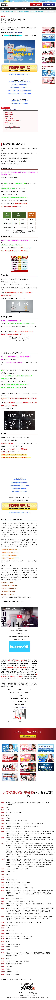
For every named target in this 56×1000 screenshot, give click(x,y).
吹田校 (37, 910)
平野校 (13, 908)
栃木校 (18, 826)
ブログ (2, 16)
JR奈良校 (33, 922)
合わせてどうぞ (10, 123)
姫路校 (8, 916)
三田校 (8, 918)
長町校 (20, 812)
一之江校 (48, 852)
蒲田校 (42, 852)
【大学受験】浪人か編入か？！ (10, 109)
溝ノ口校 (48, 860)
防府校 (27, 938)
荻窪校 (18, 845)
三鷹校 (20, 852)
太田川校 (19, 890)
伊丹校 (30, 916)
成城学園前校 (50, 845)
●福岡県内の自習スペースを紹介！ (19, 100)
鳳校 (29, 910)
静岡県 (2, 887)
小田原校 (35, 859)
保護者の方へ (32, 8)
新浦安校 (13, 837)
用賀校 (28, 851)
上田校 (19, 882)
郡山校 (25, 820)
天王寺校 (18, 908)
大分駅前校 (9, 966)
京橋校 (13, 911)
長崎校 (8, 961)
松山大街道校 (14, 946)
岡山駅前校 (16, 933)
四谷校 (14, 845)
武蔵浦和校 (22, 835)
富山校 (8, 871)
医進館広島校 (29, 936)
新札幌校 (13, 802)
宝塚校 (39, 916)
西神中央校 (21, 918)
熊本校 (8, 963)
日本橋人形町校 (35, 851)
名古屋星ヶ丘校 (44, 890)
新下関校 (13, 938)
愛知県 (2, 890)
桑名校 (22, 898)
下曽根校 (48, 953)
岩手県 (2, 810)
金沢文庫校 (15, 862)
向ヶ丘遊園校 (37, 860)
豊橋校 (51, 890)
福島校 (8, 820)
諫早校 (20, 961)
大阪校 (8, 908)
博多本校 (20, 952)
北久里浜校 (14, 864)
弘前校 (8, 807)
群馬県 (2, 828)
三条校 (22, 868)
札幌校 (8, 802)
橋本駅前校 (15, 925)
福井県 (2, 877)
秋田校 (8, 815)
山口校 (8, 938)
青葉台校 (9, 860)
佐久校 (28, 882)
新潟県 (2, 869)
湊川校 (27, 918)
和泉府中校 (47, 911)
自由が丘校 (14, 847)
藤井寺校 (31, 913)
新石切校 (14, 913)
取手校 (27, 823)
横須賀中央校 (46, 859)
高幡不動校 (42, 851)
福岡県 (2, 952)
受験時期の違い (9, 114)
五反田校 (36, 854)
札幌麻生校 (28, 802)
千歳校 (42, 802)
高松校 (8, 944)
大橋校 (18, 953)
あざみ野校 (18, 859)
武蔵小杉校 (25, 860)
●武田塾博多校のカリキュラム (19, 491)
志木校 (42, 831)
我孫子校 (18, 841)
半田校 (24, 892)
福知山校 (21, 905)
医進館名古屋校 (10, 895)
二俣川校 (21, 862)
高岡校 (13, 871)
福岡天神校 (9, 952)
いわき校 (13, 820)
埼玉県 (2, 831)
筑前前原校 (9, 955)
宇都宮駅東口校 (36, 826)
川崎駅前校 (30, 866)
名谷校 (18, 919)
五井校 (8, 841)
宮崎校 (8, 969)
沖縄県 (2, 974)
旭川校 (33, 802)
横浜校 (13, 859)
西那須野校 (24, 826)
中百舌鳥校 (37, 913)
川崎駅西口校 (42, 866)
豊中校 (36, 908)
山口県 (2, 938)
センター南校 (42, 862)
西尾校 (8, 893)
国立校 (46, 854)
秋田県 (2, 815)
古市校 (28, 911)
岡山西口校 (9, 933)
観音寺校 (18, 944)
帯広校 (47, 802)
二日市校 (48, 952)
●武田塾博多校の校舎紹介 (19, 479)
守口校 (48, 910)
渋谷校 (8, 849)
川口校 (17, 831)
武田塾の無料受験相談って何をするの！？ (19, 74)
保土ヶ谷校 (24, 866)
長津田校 (33, 864)
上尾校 (52, 831)
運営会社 (22, 995)
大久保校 (9, 919)
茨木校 (18, 910)
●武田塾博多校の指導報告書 (19, 488)
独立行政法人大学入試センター (17, 979)
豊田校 (15, 892)
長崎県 (2, 961)
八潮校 (27, 835)
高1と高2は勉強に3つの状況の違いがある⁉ (19, 81)
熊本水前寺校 (14, 963)
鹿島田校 (39, 864)
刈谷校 (38, 890)
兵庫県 (2, 916)
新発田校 (27, 868)
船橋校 (48, 837)
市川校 (8, 837)
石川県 (2, 874)
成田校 (8, 839)
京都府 (2, 904)
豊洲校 (13, 854)
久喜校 (18, 833)
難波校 (8, 911)
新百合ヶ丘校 (21, 864)
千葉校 (27, 837)
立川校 (31, 843)
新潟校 (8, 868)
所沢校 (22, 831)
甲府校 (8, 879)
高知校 (8, 949)
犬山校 (37, 893)
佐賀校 (8, 958)
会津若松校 (19, 820)
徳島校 (8, 941)
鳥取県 (2, 928)
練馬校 (35, 845)
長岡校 (17, 868)
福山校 (13, 936)
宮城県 (2, 812)
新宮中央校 (28, 953)
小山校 (14, 826)
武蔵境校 (41, 854)
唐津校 (13, 958)
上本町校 (47, 908)
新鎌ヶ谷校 (33, 837)
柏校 (18, 837)
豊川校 (33, 893)
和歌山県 (3, 925)
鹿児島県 (3, 972)
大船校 (43, 864)
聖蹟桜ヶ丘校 (25, 849)
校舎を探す (36, 5)
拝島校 (15, 851)
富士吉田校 (14, 879)
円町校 (38, 903)
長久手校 (39, 892)
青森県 (2, 807)
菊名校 (36, 866)
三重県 (2, 898)
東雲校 (8, 856)
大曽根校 (29, 892)
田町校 (52, 843)
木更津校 (19, 839)
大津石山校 (9, 901)
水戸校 (14, 823)
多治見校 (18, 884)
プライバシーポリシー (30, 995)
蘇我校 (23, 841)
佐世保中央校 (14, 961)
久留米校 (26, 952)
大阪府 (2, 908)
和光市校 (43, 833)
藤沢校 (24, 859)
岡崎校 (14, 890)
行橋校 (23, 953)
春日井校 (25, 890)
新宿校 (42, 843)
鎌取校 (13, 841)
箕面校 (33, 910)
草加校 (8, 833)
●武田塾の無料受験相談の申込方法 (19, 482)
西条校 (17, 936)
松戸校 (44, 837)
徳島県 (2, 941)
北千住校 (30, 847)
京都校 (8, 903)
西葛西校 (48, 843)
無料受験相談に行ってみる (28, 736)
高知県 (2, 949)
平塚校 (39, 859)
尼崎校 (14, 919)
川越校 (32, 831)
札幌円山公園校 (20, 802)
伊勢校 (17, 898)
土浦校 (18, 823)
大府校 (13, 893)
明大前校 (41, 847)
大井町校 (25, 847)
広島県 (2, 936)
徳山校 (23, 938)
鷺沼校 (14, 866)
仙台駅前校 (9, 812)
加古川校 (45, 916)
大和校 (51, 859)
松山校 (8, 946)
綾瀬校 (8, 854)
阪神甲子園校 (14, 918)
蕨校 (8, 835)
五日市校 (22, 936)
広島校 (8, 936)
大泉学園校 (38, 849)
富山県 (2, 871)
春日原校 (9, 953)
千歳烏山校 (9, 851)
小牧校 (34, 892)
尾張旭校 (18, 893)
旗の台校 (26, 852)
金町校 (39, 845)
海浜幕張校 (25, 839)
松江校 (8, 930)
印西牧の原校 (50, 839)
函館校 (38, 802)
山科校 (33, 903)
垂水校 (48, 918)
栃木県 (2, 826)
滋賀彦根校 (22, 901)
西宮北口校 (20, 916)
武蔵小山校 (31, 849)
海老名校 (28, 864)
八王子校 (9, 845)
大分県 (2, 966)
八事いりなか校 (31, 890)
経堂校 (30, 854)
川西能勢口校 (33, 918)
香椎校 (30, 952)
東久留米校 (25, 854)
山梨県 (2, 879)
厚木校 (8, 859)
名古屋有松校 (48, 893)
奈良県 (2, 922)
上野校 (18, 849)
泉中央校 (16, 812)
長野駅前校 (14, 882)
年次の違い (8, 116)
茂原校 (30, 839)
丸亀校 (13, 944)
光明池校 (20, 913)
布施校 (24, 911)
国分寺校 (47, 847)
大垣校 (13, 884)
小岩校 (51, 847)
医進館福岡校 (41, 952)
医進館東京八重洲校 (16, 856)
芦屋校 (35, 916)
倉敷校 (21, 933)
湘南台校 (27, 862)
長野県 (2, 882)
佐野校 (29, 826)
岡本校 (39, 918)
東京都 (2, 844)
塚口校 (43, 918)
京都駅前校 (14, 903)
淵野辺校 (49, 864)
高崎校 (8, 828)
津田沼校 (22, 837)
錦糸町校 (30, 845)
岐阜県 (2, 885)
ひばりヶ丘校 (50, 851)
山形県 (2, 818)
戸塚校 (52, 860)
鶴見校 (31, 862)
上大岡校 (9, 862)
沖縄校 (13, 974)
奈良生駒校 (21, 922)
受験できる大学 (9, 118)
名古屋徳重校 (46, 892)
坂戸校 (16, 835)
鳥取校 (8, 927)
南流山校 (13, 839)
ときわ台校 (18, 854)
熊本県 (2, 963)
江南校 (23, 893)
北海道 (2, 802)
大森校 (24, 851)
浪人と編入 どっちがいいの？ (12, 120)
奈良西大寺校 (10, 922)
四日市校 (12, 898)
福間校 (15, 955)
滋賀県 (2, 901)
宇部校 (18, 938)
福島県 (2, 820)
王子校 (52, 852)
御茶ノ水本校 (10, 843)
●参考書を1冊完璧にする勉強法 (19, 84)
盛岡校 (8, 809)
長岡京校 (43, 903)
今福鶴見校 (18, 911)
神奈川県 (3, 859)
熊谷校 (8, 831)
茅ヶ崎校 (9, 866)
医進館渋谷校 (32, 852)
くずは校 (41, 911)
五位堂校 (28, 922)
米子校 (13, 927)
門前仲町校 (17, 843)
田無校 (43, 849)
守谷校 (32, 823)
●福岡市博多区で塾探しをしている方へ (19, 485)
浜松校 (13, 887)
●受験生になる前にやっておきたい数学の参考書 (19, 93)
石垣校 (17, 974)
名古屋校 (9, 890)
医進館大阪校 (35, 911)
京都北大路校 (28, 903)
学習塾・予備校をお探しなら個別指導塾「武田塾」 (27, 997)
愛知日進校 (9, 892)
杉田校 (18, 866)
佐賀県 (2, 958)
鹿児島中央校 (10, 971)
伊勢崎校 (22, 828)
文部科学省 (28, 979)
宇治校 (8, 905)
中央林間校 (49, 862)
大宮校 (13, 831)
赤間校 (34, 953)
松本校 (8, 882)
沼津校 (17, 887)
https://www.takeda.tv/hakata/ (16, 32)
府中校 (19, 851)
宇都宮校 (9, 826)
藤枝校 (22, 887)
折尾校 (43, 953)
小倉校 (15, 952)
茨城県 (2, 823)
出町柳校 (49, 903)
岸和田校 (9, 910)
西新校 (35, 952)
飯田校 (24, 882)
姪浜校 (14, 953)
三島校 (31, 887)
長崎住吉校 (26, 961)
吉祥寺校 (36, 847)
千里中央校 (24, 910)
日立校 (23, 823)
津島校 (42, 893)
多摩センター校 (50, 849)
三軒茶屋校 (24, 845)
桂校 (17, 905)
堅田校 (32, 901)
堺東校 (23, 908)
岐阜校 (8, 884)
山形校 (8, 818)
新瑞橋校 (28, 893)
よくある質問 (41, 8)
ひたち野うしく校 (39, 823)
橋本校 (14, 860)
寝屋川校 (42, 908)
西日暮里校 (9, 852)
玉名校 (20, 963)
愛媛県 (2, 946)
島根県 (2, 930)
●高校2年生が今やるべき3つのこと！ (19, 87)
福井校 (8, 876)
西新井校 (51, 854)
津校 (8, 898)
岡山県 (2, 933)
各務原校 (24, 884)
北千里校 (26, 913)
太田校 (13, 828)
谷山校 (16, 971)
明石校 (26, 916)
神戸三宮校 (14, 916)
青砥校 (38, 852)
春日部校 (37, 831)
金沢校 (8, 874)
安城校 (51, 892)
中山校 (42, 860)
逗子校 (8, 864)
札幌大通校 (9, 804)
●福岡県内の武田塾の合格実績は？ (19, 103)
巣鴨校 (44, 845)
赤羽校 (8, 847)
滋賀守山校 (16, 901)
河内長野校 (43, 910)
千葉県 (2, 837)
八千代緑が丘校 (41, 839)
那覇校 (8, 974)
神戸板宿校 (50, 916)
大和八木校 (39, 922)
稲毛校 (35, 839)
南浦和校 (47, 831)
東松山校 (37, 833)
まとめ (6, 122)
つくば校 (9, 823)
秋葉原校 (16, 852)
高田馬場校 (37, 843)
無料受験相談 (49, 5)
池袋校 (22, 843)
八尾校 (14, 910)
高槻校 (32, 908)
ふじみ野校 (48, 833)
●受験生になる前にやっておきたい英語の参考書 (19, 90)
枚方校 (27, 908)
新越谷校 (27, 831)
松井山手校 (20, 903)
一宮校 (19, 892)
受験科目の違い (9, 112)
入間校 (23, 833)
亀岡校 (13, 905)
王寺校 (16, 922)
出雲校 (13, 930)
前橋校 (17, 828)
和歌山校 (9, 925)
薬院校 (38, 953)
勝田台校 (39, 837)
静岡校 (8, 887)
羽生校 (12, 835)
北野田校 (9, 913)
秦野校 (36, 862)
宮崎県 (2, 969)
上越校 (13, 868)
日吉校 (30, 860)
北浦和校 (13, 833)
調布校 (19, 847)
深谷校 (27, 833)
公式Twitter (9, 128)
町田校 (27, 843)
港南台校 (19, 860)
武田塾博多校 (22, 707)
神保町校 (13, 849)
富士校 (26, 887)
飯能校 (32, 833)
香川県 (2, 944)
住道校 (52, 908)
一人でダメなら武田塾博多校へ (12, 127)
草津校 (28, 901)
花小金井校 (24, 856)
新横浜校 (29, 859)
